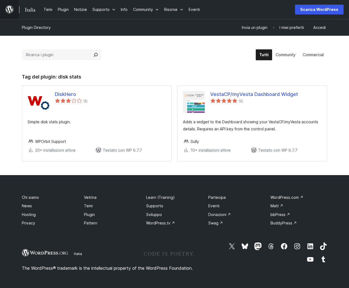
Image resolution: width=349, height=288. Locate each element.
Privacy (28, 223)
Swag (215, 223)
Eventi (213, 205)
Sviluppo (154, 214)
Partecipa (217, 197)
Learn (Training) (160, 197)
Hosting (29, 214)
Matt (276, 205)
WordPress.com (286, 197)
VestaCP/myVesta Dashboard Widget (254, 94)
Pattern (90, 223)
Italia (78, 253)
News (27, 205)
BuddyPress (283, 223)
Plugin (89, 214)
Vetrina (90, 197)
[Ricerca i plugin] (95, 54)
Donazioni (219, 214)
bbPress (280, 214)
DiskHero (65, 94)
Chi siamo (30, 197)
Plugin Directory (36, 27)
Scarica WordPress (319, 9)
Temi (88, 205)
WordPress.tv (160, 223)
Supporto (154, 205)
